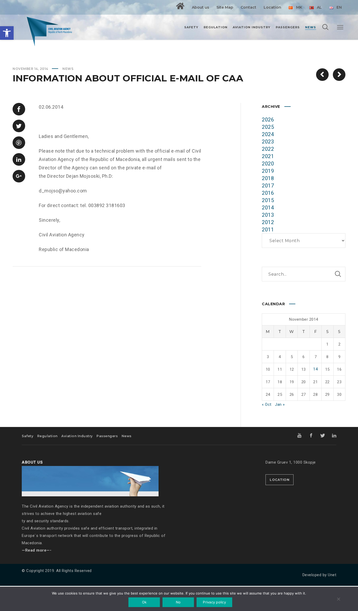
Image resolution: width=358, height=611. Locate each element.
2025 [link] (268, 127)
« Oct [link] (267, 404)
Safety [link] (27, 436)
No (178, 602)
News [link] (67, 69)
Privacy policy (214, 602)
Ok (144, 602)
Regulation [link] (47, 436)
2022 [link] (268, 149)
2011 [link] (268, 229)
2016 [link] (268, 193)
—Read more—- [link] (36, 550)
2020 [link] (268, 163)
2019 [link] (268, 171)
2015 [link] (268, 200)
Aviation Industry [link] (77, 436)
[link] (7, 33)
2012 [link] (268, 222)
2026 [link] (268, 119)
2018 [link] (268, 178)
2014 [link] (268, 207)
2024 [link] (268, 134)
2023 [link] (268, 141)
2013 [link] (268, 215)
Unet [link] (332, 575)
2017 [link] (268, 185)
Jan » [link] (280, 404)
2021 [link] (268, 156)
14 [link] (315, 369)
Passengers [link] (107, 436)
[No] (338, 599)
